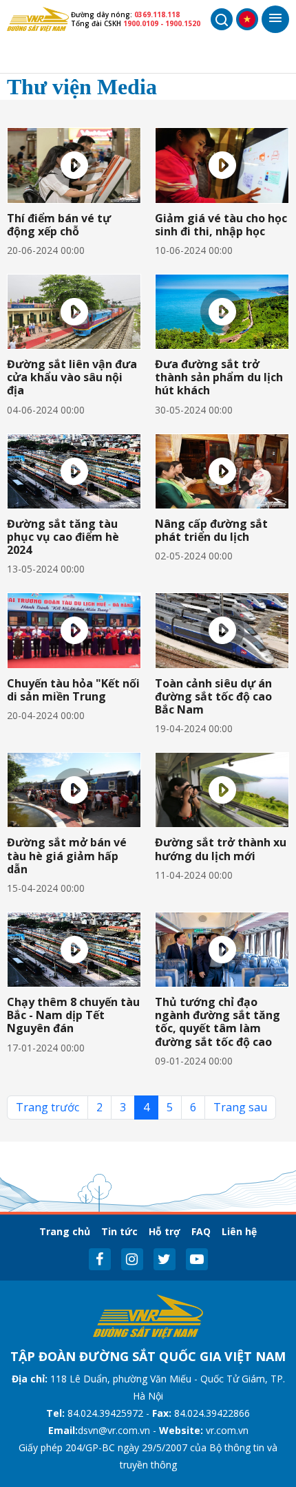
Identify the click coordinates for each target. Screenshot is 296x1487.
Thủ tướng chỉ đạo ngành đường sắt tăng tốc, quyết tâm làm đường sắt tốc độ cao (217, 1021)
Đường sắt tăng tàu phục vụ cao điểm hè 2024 (63, 536)
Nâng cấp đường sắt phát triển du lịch (211, 530)
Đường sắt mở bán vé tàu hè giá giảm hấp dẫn (67, 855)
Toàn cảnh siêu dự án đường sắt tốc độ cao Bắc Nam (213, 696)
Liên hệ (239, 1231)
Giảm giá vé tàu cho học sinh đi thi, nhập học (221, 225)
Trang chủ (64, 1231)
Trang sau (240, 1107)
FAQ (201, 1231)
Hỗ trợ (164, 1231)
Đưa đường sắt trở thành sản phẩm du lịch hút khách (219, 377)
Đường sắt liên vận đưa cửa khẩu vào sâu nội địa (72, 377)
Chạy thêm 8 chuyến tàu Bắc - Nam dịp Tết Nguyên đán (73, 1015)
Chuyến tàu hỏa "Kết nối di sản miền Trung (73, 690)
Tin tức (119, 1231)
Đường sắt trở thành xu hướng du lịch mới (220, 849)
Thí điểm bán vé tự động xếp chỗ (59, 225)
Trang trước (47, 1107)
